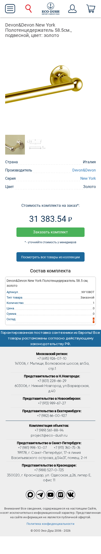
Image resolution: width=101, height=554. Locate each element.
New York (88, 178)
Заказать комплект (50, 232)
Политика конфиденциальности (50, 524)
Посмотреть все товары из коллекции (50, 257)
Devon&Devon (84, 170)
